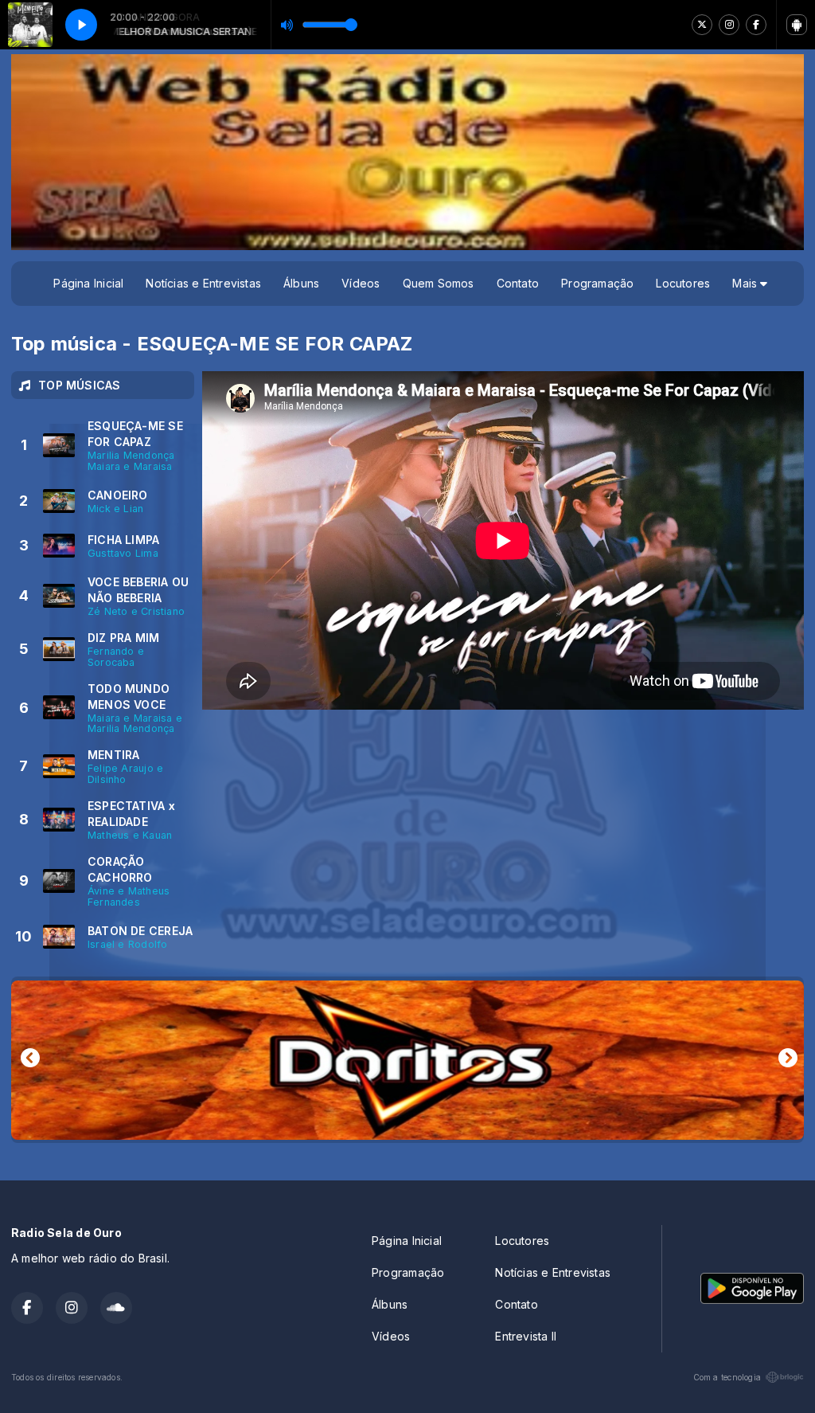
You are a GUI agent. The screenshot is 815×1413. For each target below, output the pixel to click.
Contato (518, 283)
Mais (746, 283)
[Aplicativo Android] (796, 24)
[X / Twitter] (702, 24)
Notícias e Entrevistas (203, 283)
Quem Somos (438, 283)
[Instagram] (729, 24)
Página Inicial (88, 283)
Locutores (683, 283)
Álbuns (301, 283)
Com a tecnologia (727, 1377)
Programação (597, 283)
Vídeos (360, 283)
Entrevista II (525, 1336)
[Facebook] (756, 24)
